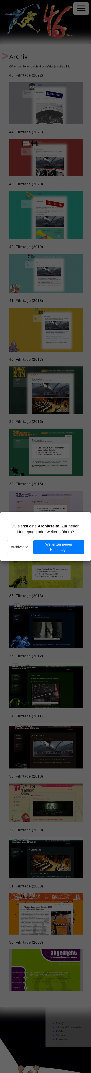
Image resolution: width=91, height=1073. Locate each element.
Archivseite (19, 547)
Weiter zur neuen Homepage (58, 547)
